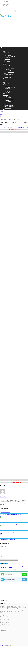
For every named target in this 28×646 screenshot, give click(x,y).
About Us (5, 1)
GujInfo (1, 645)
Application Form (10, 56)
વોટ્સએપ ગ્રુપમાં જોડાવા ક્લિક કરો (14, 480)
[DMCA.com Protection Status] (4, 600)
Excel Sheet (8, 77)
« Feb (1, 627)
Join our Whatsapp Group (14, 129)
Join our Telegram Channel (14, 132)
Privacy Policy (7, 6)
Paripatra (11, 68)
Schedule (7, 57)
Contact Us (6, 8)
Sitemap (5, 5)
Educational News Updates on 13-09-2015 (9, 539)
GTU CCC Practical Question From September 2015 (11, 524)
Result (4, 63)
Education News (9, 76)
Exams (4, 53)
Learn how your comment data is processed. (12, 566)
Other (4, 73)
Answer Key (8, 55)
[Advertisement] (14, 33)
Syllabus (7, 60)
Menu (1, 47)
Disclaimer (6, 4)
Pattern (7, 59)
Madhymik (8, 65)
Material (7, 61)
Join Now (24, 574)
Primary (7, 69)
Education (5, 64)
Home (4, 50)
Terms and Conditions (8, 3)
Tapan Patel (3, 127)
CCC (4, 78)
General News (9, 74)
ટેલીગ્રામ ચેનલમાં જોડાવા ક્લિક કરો (14, 482)
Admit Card (6, 52)
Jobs (4, 51)
